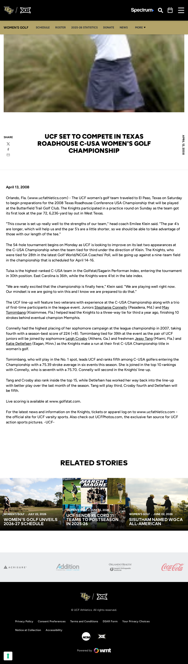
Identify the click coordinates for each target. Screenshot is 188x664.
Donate (108, 27)
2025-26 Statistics (85, 27)
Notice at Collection (28, 630)
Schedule (43, 27)
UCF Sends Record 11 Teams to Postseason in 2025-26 (92, 520)
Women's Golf (14, 514)
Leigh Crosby (76, 338)
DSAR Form (110, 621)
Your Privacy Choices (136, 621)
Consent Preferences (52, 621)
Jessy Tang (144, 338)
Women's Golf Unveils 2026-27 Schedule (31, 522)
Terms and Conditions (84, 621)
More (139, 27)
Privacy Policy (24, 621)
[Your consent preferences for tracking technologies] (8, 656)
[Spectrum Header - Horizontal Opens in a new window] (142, 10)
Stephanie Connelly (110, 307)
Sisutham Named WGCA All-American (156, 522)
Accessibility (54, 630)
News (124, 27)
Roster (60, 27)
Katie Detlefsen (18, 343)
